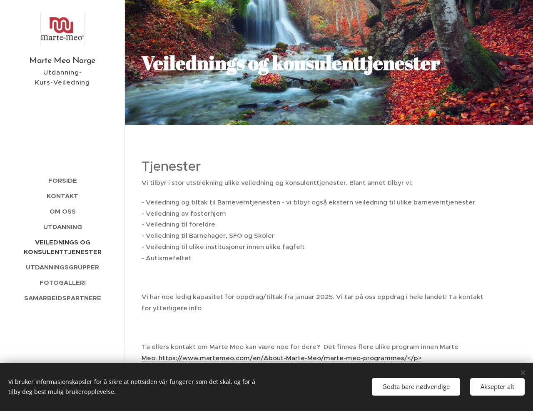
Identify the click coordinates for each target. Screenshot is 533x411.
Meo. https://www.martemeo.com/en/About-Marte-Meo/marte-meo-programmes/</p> (282, 358)
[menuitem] (62, 180)
